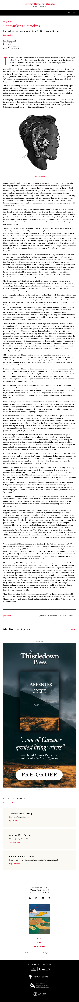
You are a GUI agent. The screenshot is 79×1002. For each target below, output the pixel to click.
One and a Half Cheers (22, 857)
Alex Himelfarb (14, 842)
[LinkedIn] (49, 898)
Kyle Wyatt (13, 821)
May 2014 (7, 22)
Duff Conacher (14, 864)
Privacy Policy (39, 946)
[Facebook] (42, 898)
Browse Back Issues (10, 803)
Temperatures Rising (20, 814)
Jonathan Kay (8, 35)
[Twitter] (30, 898)
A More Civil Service (20, 835)
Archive (39, 943)
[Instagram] (36, 898)
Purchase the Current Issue (39, 939)
